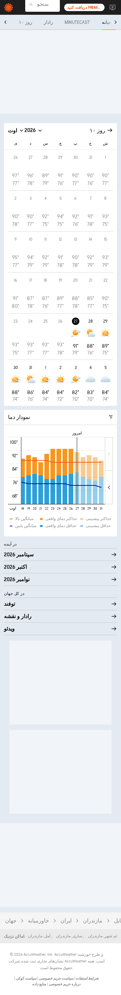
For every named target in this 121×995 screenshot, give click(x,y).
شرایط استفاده (87, 978)
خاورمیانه (38, 921)
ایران (66, 921)
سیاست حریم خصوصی (56, 978)
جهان (10, 921)
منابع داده (39, 984)
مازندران (93, 921)
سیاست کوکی (26, 978)
